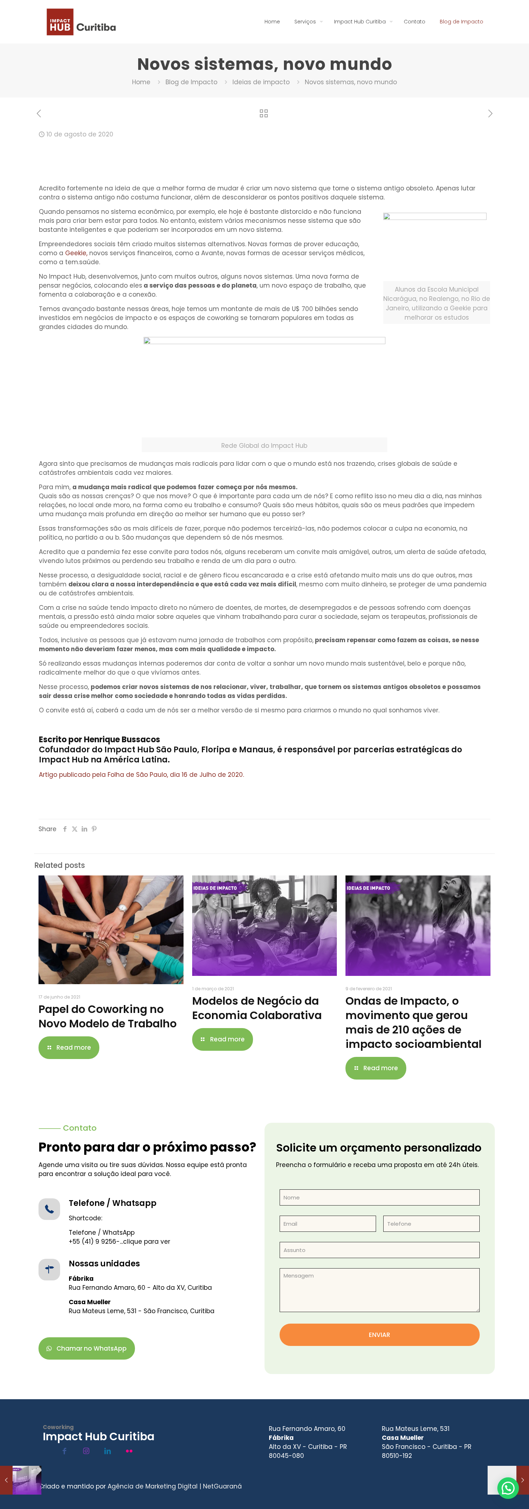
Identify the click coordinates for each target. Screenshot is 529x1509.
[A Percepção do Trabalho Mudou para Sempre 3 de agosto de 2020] (20, 1480)
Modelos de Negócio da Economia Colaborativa (257, 1008)
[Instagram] (86, 1451)
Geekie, (76, 253)
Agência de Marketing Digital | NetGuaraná (175, 1486)
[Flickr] (129, 1451)
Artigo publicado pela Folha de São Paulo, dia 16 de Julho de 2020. (141, 774)
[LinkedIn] (107, 1451)
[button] (508, 1488)
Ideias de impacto (261, 82)
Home (141, 82)
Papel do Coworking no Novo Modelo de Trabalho (108, 1016)
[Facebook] (64, 1451)
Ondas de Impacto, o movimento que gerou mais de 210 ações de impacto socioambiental (413, 1022)
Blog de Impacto (191, 82)
